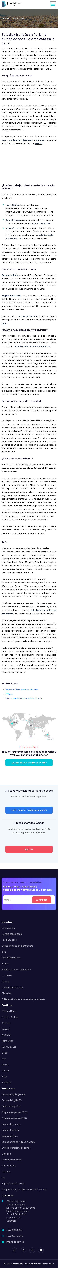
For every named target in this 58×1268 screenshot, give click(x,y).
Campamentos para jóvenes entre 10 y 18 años (25, 1189)
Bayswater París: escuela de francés (22, 689)
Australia (6, 1023)
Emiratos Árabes (10, 1017)
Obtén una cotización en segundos (29, 810)
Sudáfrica (6, 1082)
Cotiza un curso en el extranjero (17, 945)
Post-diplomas (9, 1165)
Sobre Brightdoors (11, 957)
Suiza (4, 1076)
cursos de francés (27, 316)
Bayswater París (10, 275)
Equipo (5, 963)
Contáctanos (8, 927)
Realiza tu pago (9, 939)
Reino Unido (7, 1040)
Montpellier (15, 140)
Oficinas (6, 981)
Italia (4, 1058)
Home (6, 18)
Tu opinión (7, 975)
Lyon (4, 140)
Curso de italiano (10, 1135)
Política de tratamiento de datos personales (23, 999)
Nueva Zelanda (9, 1046)
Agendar (29, 849)
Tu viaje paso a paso (12, 933)
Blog (4, 951)
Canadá (5, 1028)
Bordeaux (28, 140)
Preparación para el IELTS (14, 1118)
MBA (4, 1177)
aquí (4, 323)
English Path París (11, 295)
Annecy (40, 140)
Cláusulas (6, 993)
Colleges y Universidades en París (29, 762)
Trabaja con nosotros (12, 987)
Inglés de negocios (11, 1106)
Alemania (6, 1034)
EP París (9, 694)
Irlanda (5, 1064)
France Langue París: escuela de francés (24, 698)
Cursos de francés (11, 1124)
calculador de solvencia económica (32, 346)
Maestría (6, 1171)
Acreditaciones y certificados (16, 969)
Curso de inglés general (13, 1094)
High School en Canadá (13, 1183)
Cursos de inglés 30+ (12, 1100)
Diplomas (6, 1153)
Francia (14, 18)
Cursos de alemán (11, 1129)
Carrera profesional (11, 1159)
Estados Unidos (9, 1011)
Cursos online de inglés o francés (18, 1141)
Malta (4, 1052)
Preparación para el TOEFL (15, 1112)
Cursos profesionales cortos (16, 1147)
